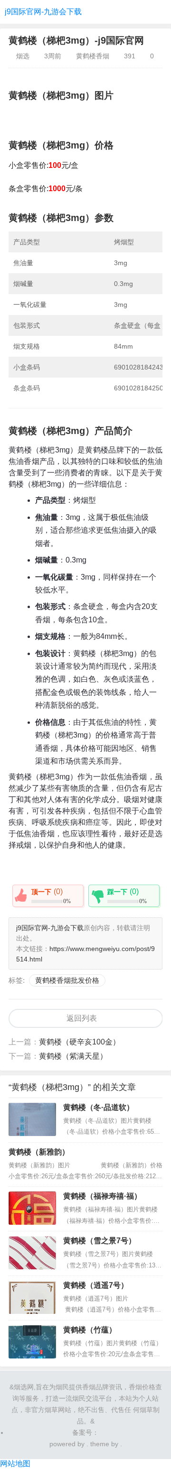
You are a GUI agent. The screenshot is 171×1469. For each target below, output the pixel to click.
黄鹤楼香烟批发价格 (67, 980)
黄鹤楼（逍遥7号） (95, 1285)
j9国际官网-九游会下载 (43, 12)
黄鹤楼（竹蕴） (89, 1330)
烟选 (22, 56)
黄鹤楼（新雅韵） (39, 1152)
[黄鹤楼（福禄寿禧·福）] (32, 1208)
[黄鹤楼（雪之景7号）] (32, 1252)
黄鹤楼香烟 (92, 56)
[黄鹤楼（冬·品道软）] (32, 1119)
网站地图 (15, 1464)
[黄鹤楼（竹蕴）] (32, 1341)
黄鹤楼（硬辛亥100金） (79, 1042)
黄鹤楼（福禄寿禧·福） (102, 1196)
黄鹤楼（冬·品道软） (98, 1107)
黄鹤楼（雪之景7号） (99, 1241)
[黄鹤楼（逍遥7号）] (32, 1297)
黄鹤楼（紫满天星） (73, 1056)
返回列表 (81, 1018)
